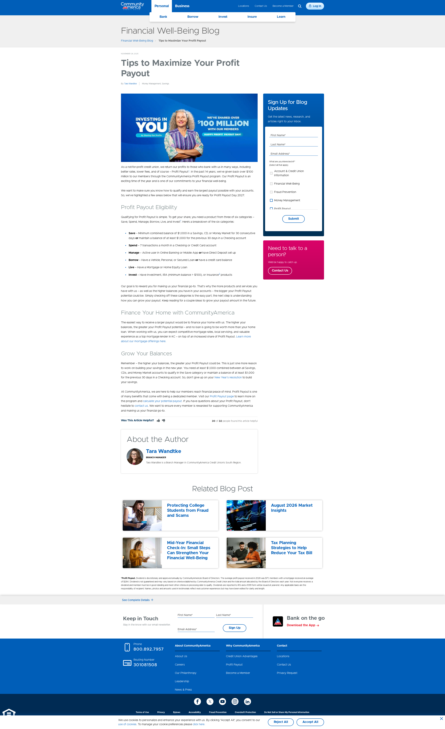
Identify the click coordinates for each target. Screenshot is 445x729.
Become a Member (283, 6)
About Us (181, 656)
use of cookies (127, 724)
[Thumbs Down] (163, 420)
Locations (243, 6)
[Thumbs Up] (158, 420)
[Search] (299, 6)
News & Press (183, 689)
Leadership (182, 681)
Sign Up (235, 628)
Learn (281, 16)
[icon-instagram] (235, 701)
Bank (163, 16)
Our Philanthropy (185, 673)
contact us (141, 405)
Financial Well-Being (287, 183)
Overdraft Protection (245, 712)
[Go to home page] (132, 6)
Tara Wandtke (130, 84)
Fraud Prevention (285, 192)
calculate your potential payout (162, 401)
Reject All (281, 722)
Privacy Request (287, 673)
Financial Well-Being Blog (137, 40)
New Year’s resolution (228, 377)
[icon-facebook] (197, 701)
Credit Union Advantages (242, 656)
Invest (223, 16)
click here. (199, 724)
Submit (293, 218)
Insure (252, 16)
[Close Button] (441, 718)
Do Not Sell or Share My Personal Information (286, 712)
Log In (317, 6)
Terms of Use (142, 712)
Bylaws (176, 712)
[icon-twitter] (210, 701)
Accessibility (195, 712)
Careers (180, 664)
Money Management (287, 200)
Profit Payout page (222, 396)
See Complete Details (136, 600)
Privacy (161, 712)
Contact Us (261, 6)
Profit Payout (282, 208)
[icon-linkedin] (247, 701)
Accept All (310, 722)
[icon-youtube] (222, 701)
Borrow (192, 16)
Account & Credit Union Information (289, 173)
